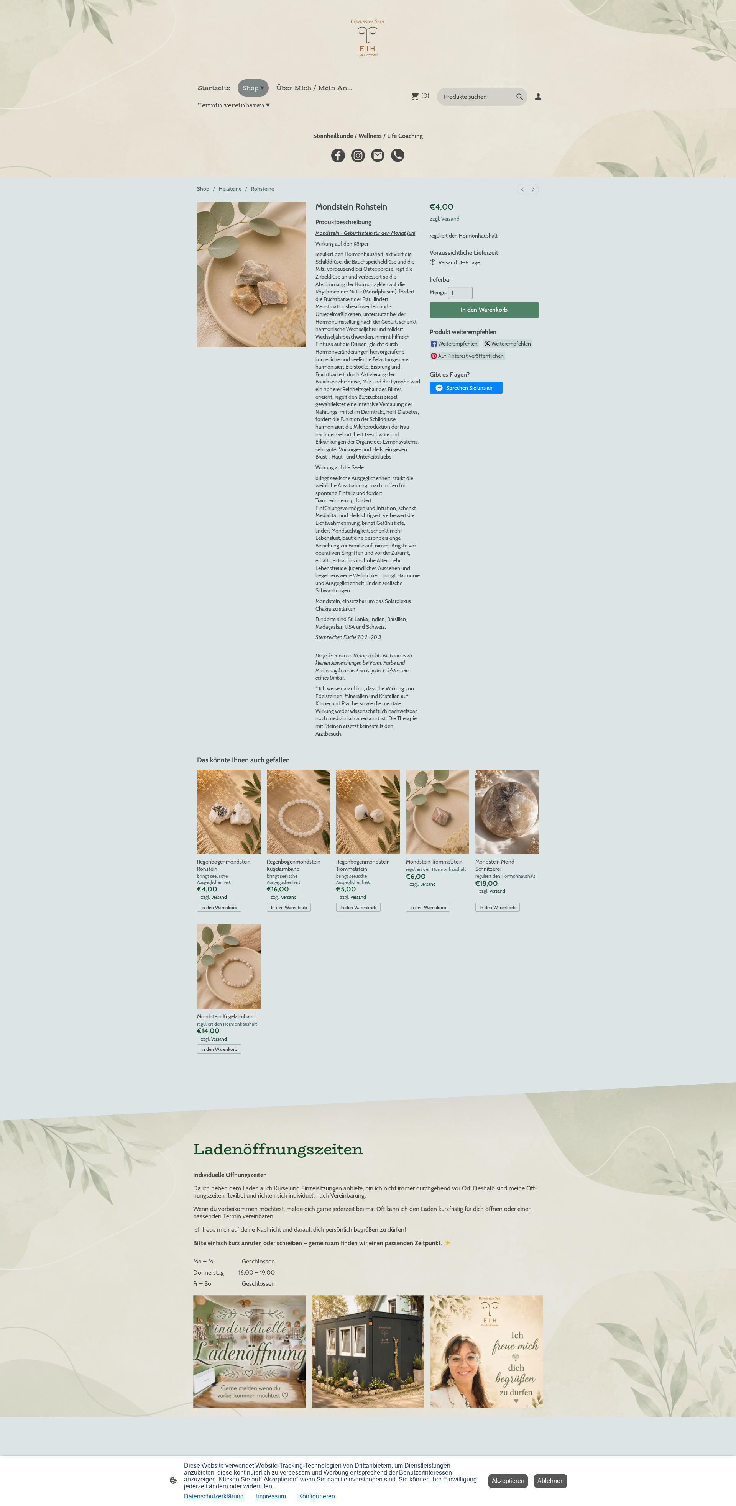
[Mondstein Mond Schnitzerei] (507, 812)
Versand (450, 218)
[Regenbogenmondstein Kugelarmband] (298, 812)
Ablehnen (550, 1481)
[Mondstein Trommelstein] (438, 812)
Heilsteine (230, 188)
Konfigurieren (316, 1496)
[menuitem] (522, 189)
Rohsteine (262, 188)
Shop (203, 188)
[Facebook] (338, 155)
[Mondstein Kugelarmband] (229, 966)
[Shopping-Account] (538, 96)
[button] (466, 388)
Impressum (271, 1496)
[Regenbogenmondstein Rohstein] (229, 812)
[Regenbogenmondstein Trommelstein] (368, 812)
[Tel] (398, 155)
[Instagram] (358, 155)
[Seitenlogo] (367, 39)
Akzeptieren (508, 1481)
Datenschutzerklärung (214, 1496)
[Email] (378, 155)
